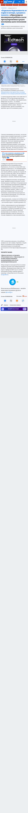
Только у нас (9, 4)
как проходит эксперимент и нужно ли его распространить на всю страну (13, 155)
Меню (1, 1)
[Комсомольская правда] (8, 2)
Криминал (6, 305)
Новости (3, 4)
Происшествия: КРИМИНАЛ (15, 305)
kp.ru (25, 296)
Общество (4, 159)
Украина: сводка (23, 4)
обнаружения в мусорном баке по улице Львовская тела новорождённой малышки (13, 93)
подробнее (4, 275)
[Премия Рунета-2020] (13, 1)
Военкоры (15, 4)
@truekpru (9, 292)
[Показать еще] (23, 61)
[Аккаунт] (26, 1)
